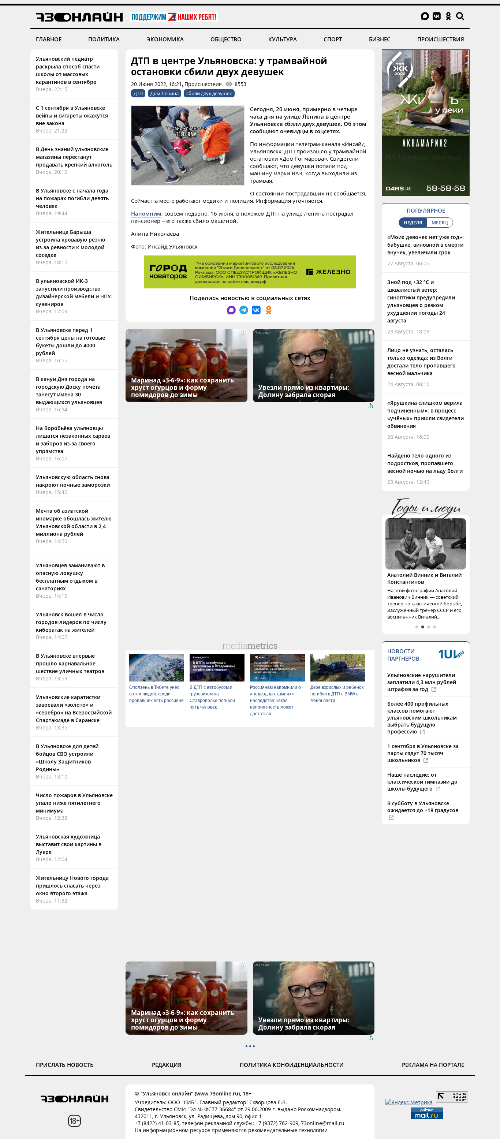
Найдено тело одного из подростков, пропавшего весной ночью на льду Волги (425, 463)
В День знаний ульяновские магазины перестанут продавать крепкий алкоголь (74, 157)
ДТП (138, 93)
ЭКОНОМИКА (165, 39)
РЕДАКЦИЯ (167, 1064)
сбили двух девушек (209, 93)
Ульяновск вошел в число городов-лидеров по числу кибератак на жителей (71, 622)
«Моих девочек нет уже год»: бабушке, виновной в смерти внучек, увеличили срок (425, 245)
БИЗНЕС (380, 39)
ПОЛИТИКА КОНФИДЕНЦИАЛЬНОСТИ (292, 1064)
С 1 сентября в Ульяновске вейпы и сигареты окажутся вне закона (72, 115)
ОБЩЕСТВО (226, 39)
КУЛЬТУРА (282, 39)
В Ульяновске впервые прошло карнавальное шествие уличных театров (70, 663)
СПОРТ (333, 39)
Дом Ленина (164, 93)
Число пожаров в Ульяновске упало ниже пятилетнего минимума (74, 803)
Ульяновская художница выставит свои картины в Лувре (68, 844)
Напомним (146, 213)
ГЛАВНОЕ (48, 39)
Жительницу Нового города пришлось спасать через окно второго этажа (72, 885)
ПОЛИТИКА (104, 39)
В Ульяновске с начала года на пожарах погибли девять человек (72, 198)
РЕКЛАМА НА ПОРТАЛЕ (433, 1064)
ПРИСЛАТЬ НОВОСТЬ (65, 1064)
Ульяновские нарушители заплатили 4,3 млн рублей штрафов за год (421, 682)
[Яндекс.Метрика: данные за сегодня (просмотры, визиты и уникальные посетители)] (409, 1102)
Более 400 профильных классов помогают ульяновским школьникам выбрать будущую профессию (422, 717)
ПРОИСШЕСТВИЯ (440, 39)
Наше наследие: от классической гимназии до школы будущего (422, 781)
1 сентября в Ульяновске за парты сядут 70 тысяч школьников (423, 753)
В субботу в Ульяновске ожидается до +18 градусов (422, 807)
